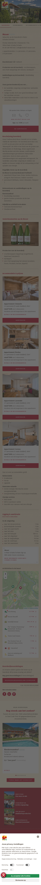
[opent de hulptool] (3, 874)
